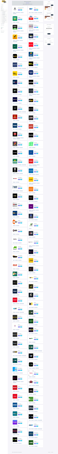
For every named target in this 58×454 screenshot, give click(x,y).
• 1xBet (51, 6)
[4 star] (50, 28)
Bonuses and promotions (3, 14)
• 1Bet (51, 9)
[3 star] (49, 28)
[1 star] (46, 28)
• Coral (51, 8)
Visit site (35, 18)
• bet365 (51, 7)
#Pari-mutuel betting (40, 12)
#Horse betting (22, 12)
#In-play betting (14, 13)
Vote (52, 5)
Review (37, 18)
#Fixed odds (14, 12)
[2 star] (47, 28)
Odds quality (3, 21)
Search (49, 44)
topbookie (27, 2)
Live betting (3, 17)
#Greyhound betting (18, 12)
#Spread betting (30, 246)
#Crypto (30, 12)
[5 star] (51, 28)
